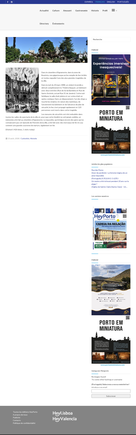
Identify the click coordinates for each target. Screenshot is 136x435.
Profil (105, 10)
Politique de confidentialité (24, 423)
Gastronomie (81, 10)
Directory (44, 23)
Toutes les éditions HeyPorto (25, 412)
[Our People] (114, 10)
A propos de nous (20, 415)
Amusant (67, 10)
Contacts (17, 420)
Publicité (16, 417)
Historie (95, 10)
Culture (56, 10)
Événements (58, 23)
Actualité (44, 10)
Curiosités (25, 138)
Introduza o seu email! (99, 387)
